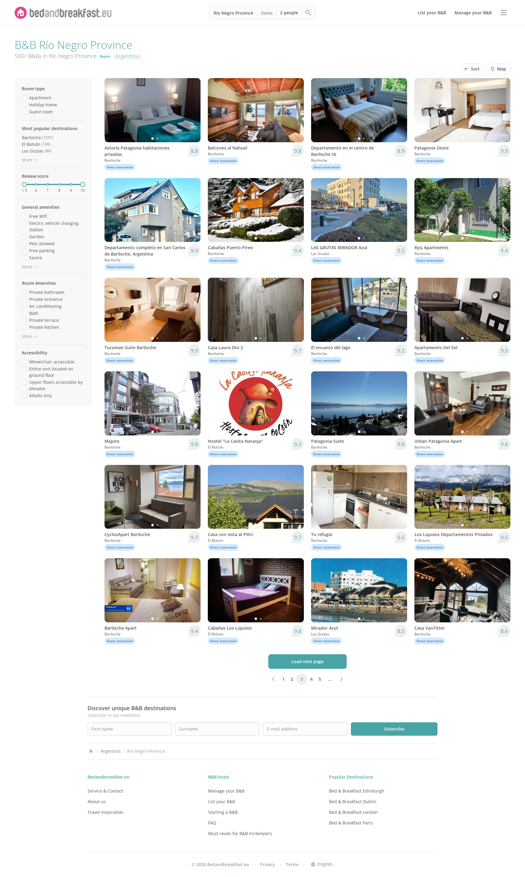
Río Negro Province (233, 13)
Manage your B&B (226, 791)
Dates (267, 13)
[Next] (192, 110)
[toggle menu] (503, 12)
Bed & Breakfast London (353, 812)
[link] (63, 12)
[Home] (91, 751)
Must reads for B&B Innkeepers (240, 833)
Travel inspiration (105, 812)
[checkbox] (24, 98)
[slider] (24, 184)
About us (97, 801)
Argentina (127, 56)
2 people (289, 12)
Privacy (267, 864)
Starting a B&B (223, 812)
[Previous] (113, 110)
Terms (292, 864)
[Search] (308, 12)
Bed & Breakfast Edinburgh (356, 791)
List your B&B (221, 801)
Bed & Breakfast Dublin (352, 801)
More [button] (27, 160)
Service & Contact (105, 791)
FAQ (212, 823)
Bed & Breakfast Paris (351, 823)
